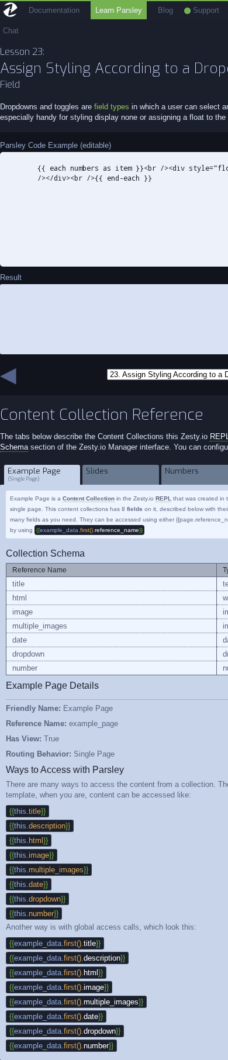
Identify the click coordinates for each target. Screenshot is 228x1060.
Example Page (34, 474)
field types (111, 106)
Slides (97, 474)
